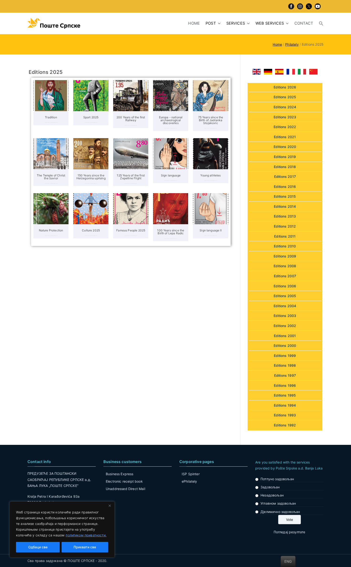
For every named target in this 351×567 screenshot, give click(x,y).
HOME (194, 23)
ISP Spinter (191, 474)
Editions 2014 (285, 206)
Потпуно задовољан (277, 479)
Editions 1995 (285, 395)
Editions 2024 (285, 107)
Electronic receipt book (124, 481)
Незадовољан (272, 495)
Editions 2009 (285, 256)
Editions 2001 (285, 336)
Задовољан (270, 487)
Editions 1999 (285, 356)
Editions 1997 (285, 375)
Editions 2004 (285, 306)
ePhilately (189, 481)
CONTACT (303, 23)
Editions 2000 (285, 345)
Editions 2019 (285, 157)
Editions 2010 (285, 246)
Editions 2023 (285, 117)
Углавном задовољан (278, 503)
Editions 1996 (285, 385)
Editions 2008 (285, 266)
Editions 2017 (285, 176)
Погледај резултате (289, 532)
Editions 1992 (285, 425)
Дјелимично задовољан (280, 512)
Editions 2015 (285, 196)
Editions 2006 (285, 286)
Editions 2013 (285, 216)
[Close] (109, 505)
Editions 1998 (285, 365)
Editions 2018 (285, 167)
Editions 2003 (285, 316)
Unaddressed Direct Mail (125, 489)
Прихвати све (85, 547)
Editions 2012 (285, 226)
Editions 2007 (285, 276)
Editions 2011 (285, 236)
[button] (218, 23)
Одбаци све (38, 547)
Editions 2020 (285, 147)
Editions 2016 (285, 187)
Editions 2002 (285, 326)
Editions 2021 (285, 137)
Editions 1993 (285, 415)
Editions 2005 (285, 296)
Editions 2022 (285, 127)
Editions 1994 (285, 405)
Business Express (119, 474)
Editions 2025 (285, 97)
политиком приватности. (86, 535)
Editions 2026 (285, 87)
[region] (62, 529)
